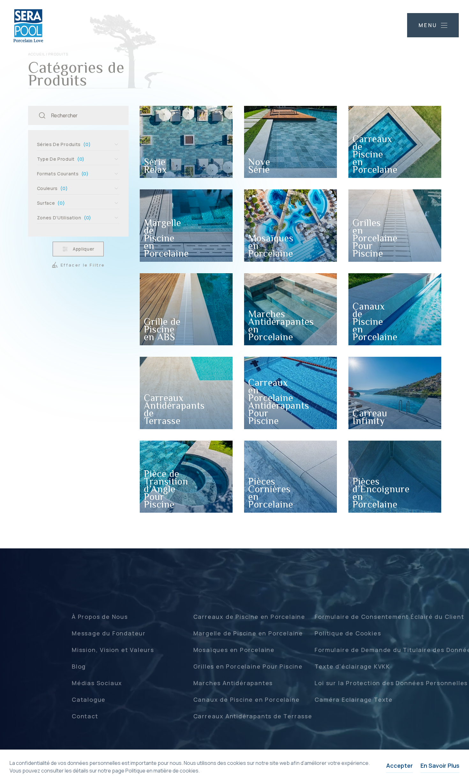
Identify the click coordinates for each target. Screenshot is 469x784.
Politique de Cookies (348, 633)
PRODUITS (58, 54)
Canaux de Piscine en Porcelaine (246, 699)
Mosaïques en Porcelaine (234, 650)
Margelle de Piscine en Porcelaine (248, 633)
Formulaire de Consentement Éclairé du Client (389, 616)
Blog (79, 666)
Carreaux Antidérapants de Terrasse (252, 716)
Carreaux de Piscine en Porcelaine (249, 616)
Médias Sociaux (97, 683)
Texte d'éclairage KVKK (352, 666)
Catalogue (89, 699)
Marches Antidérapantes (233, 683)
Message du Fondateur (109, 633)
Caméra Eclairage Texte (354, 699)
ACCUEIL (37, 54)
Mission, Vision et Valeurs (113, 650)
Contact (85, 716)
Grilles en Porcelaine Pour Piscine (248, 666)
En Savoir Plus (440, 765)
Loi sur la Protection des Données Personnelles (391, 683)
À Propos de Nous (100, 616)
